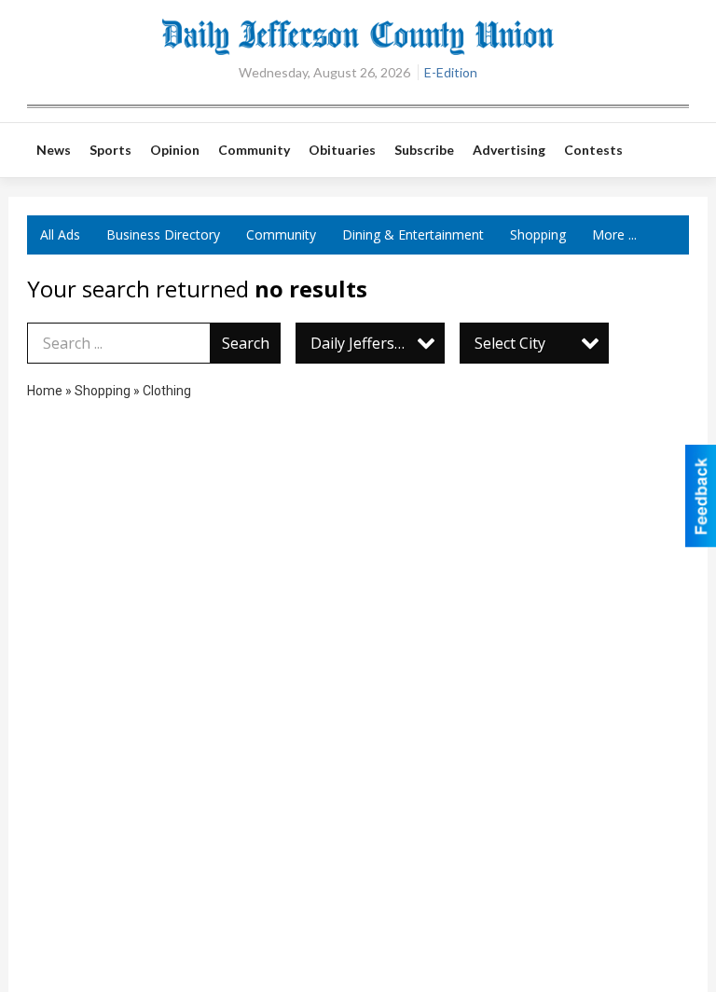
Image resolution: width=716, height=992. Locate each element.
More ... (614, 234)
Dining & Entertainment (413, 234)
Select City (510, 343)
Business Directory (163, 234)
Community (281, 234)
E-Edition (450, 72)
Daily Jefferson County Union (377, 343)
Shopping (538, 234)
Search (245, 343)
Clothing (167, 390)
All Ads (60, 234)
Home (44, 390)
